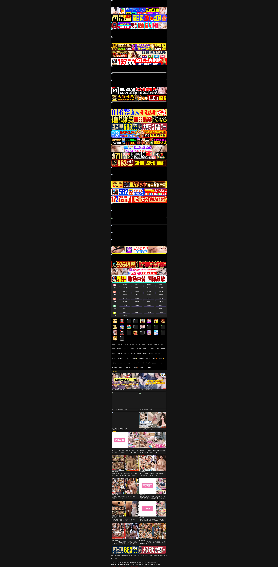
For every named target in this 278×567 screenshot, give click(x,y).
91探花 (136, 294)
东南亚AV (161, 291)
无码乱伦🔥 (161, 358)
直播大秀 (161, 363)
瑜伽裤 (148, 301)
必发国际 (151, 353)
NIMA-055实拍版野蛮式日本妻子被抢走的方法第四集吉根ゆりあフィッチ (125, 497)
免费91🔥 (121, 367)
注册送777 (156, 344)
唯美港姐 (149, 291)
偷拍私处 (133, 353)
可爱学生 (149, 298)
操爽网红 (145, 349)
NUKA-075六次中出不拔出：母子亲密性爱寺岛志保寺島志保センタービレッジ (153, 474)
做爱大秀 (154, 363)
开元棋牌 (126, 344)
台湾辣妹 (125, 291)
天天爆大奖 (127, 363)
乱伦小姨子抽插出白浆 (146, 429)
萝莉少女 (161, 284)
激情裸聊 (148, 358)
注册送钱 (150, 344)
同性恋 (160, 308)
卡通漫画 (125, 305)
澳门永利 (138, 344)
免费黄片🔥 (143, 367)
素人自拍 (161, 287)
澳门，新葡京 (141, 363)
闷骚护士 (161, 301)
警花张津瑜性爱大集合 (146, 409)
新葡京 (113, 349)
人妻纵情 (149, 312)
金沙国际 (134, 363)
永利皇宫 (127, 358)
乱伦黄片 (126, 353)
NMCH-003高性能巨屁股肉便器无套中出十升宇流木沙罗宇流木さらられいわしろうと (124, 520)
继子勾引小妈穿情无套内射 (119, 409)
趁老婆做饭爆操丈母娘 (118, 390)
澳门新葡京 (158, 353)
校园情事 (137, 312)
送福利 (162, 344)
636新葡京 (141, 358)
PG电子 (144, 344)
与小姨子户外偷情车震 (146, 390)
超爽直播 (152, 349)
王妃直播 (120, 353)
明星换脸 (137, 301)
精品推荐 (125, 284)
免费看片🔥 (134, 358)
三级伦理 (125, 287)
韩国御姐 (137, 291)
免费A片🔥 (128, 367)
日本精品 (137, 287)
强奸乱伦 (137, 284)
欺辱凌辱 (125, 294)
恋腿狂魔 (161, 298)
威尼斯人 (114, 344)
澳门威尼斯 (114, 367)
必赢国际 (125, 349)
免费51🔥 (154, 358)
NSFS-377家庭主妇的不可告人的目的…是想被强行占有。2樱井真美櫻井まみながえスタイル (125, 542)
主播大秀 (114, 353)
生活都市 (125, 312)
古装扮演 (125, 298)
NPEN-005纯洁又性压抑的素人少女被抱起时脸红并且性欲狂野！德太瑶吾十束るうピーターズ (153, 451)
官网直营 (132, 344)
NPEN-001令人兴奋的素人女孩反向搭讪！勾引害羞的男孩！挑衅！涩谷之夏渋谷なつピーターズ (153, 497)
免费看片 (148, 363)
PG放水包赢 (138, 349)
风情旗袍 (125, 301)
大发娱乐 (114, 358)
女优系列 (137, 298)
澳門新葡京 (120, 358)
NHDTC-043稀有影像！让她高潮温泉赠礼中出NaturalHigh (152, 542)
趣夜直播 (139, 353)
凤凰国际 (132, 349)
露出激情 (137, 305)
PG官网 (120, 344)
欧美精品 (149, 284)
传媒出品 (125, 308)
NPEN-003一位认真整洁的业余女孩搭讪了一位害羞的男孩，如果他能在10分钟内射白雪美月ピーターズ (125, 452)
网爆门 (160, 305)
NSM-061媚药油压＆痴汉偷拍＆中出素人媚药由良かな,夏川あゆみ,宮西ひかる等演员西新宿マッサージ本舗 (125, 475)
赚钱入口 (150, 367)
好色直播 (114, 363)
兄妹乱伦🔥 (135, 367)
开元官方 (120, 363)
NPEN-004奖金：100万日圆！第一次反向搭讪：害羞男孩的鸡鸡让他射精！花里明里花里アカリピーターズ (153, 520)
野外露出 (161, 294)
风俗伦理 (161, 312)
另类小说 (125, 315)
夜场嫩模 (145, 353)
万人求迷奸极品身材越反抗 (119, 429)
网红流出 (149, 294)
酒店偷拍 (163, 349)
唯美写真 (149, 305)
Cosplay (149, 287)
